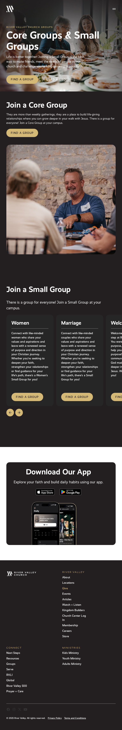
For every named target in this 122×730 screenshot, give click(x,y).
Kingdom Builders (73, 610)
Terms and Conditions (75, 718)
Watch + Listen (71, 604)
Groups (10, 663)
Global (10, 680)
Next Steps (13, 652)
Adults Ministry (71, 663)
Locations (68, 582)
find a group (27, 397)
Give (65, 588)
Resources (12, 658)
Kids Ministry (70, 652)
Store (65, 636)
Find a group (22, 79)
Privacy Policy (54, 718)
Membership (70, 625)
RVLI (9, 674)
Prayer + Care (14, 691)
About (66, 577)
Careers (67, 630)
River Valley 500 (16, 685)
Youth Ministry (71, 658)
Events (66, 593)
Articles (66, 599)
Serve (9, 669)
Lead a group (58, 79)
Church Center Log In (74, 617)
